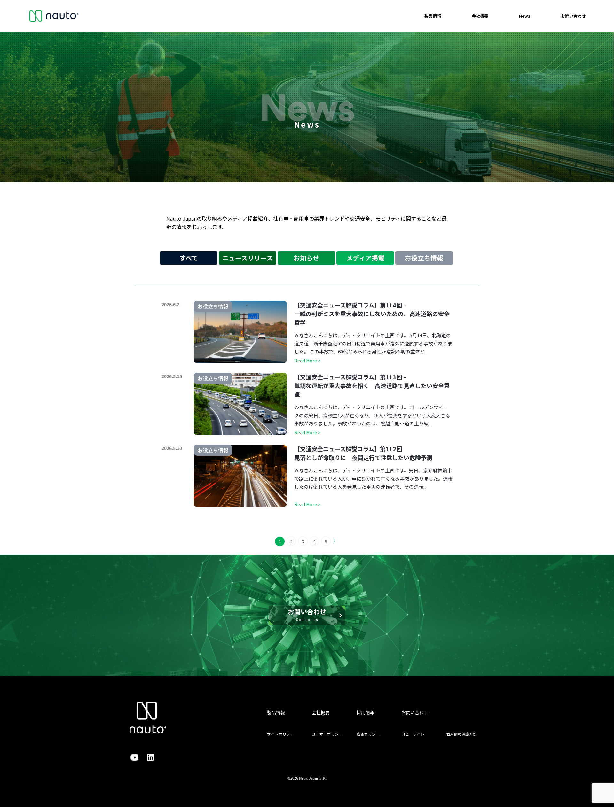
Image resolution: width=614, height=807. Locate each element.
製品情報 (432, 16)
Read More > (307, 360)
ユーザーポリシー (327, 734)
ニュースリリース (247, 257)
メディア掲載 (365, 257)
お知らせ (306, 257)
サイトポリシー (280, 734)
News (524, 16)
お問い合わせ (573, 16)
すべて (188, 257)
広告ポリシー (368, 734)
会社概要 (480, 16)
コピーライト (412, 734)
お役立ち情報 (424, 257)
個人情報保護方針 (461, 734)
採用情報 (365, 712)
